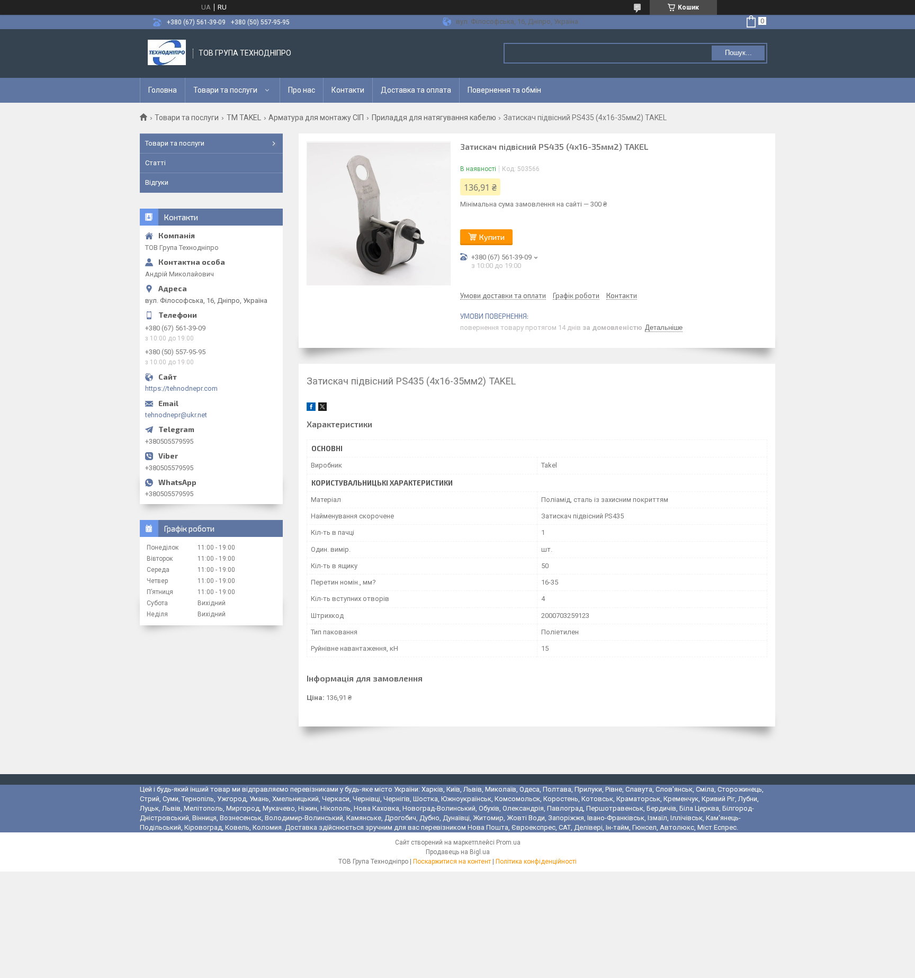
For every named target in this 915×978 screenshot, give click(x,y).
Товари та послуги (225, 90)
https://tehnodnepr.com (181, 388)
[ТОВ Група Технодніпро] (167, 53)
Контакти (347, 90)
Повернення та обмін (504, 90)
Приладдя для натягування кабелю (434, 117)
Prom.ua (508, 842)
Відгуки (156, 182)
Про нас (301, 90)
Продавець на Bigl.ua (458, 852)
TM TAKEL (244, 117)
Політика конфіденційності (536, 861)
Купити (492, 236)
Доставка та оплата (416, 90)
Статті (155, 163)
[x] (322, 408)
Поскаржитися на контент (452, 861)
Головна (162, 90)
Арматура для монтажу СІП (316, 117)
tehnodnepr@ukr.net (176, 415)
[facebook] (311, 408)
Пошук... (738, 53)
